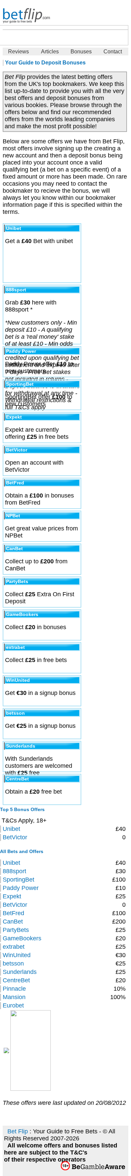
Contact (112, 51)
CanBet (13, 921)
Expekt (12, 896)
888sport (14, 871)
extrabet (14, 946)
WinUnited (17, 955)
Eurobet (13, 1005)
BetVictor (15, 837)
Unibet (11, 829)
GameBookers (22, 938)
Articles (50, 51)
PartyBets (16, 930)
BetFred (13, 913)
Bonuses (81, 51)
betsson (13, 963)
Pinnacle (14, 988)
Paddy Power (21, 888)
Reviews (18, 51)
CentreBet (16, 980)
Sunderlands (20, 972)
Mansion (14, 997)
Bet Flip (17, 1131)
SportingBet (18, 879)
